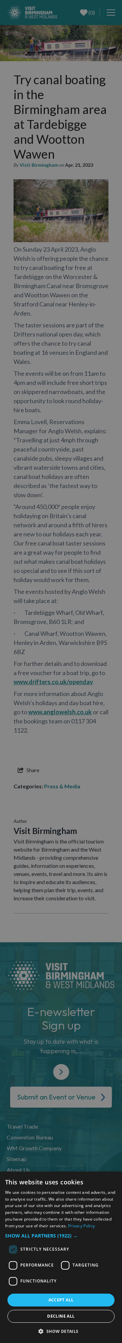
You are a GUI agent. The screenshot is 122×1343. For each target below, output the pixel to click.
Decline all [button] (61, 1316)
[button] (61, 1235)
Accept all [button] (61, 1300)
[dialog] (61, 1257)
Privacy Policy (81, 1226)
